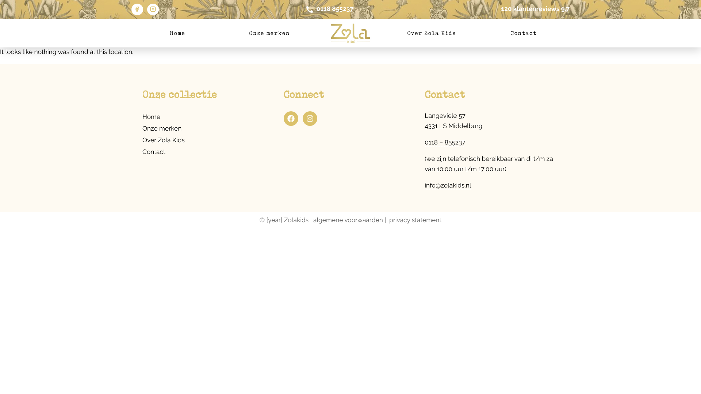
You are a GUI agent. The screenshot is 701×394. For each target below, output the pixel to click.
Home (177, 33)
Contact (523, 33)
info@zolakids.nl (448, 185)
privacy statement (415, 220)
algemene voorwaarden (348, 220)
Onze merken (269, 33)
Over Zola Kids (431, 33)
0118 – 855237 (445, 142)
